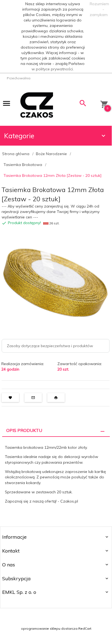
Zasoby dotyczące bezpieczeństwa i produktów (50, 345)
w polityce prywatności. (53, 69)
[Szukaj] (83, 104)
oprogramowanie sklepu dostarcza (49, 628)
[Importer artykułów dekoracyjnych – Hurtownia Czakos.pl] (36, 104)
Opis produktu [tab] (24, 430)
